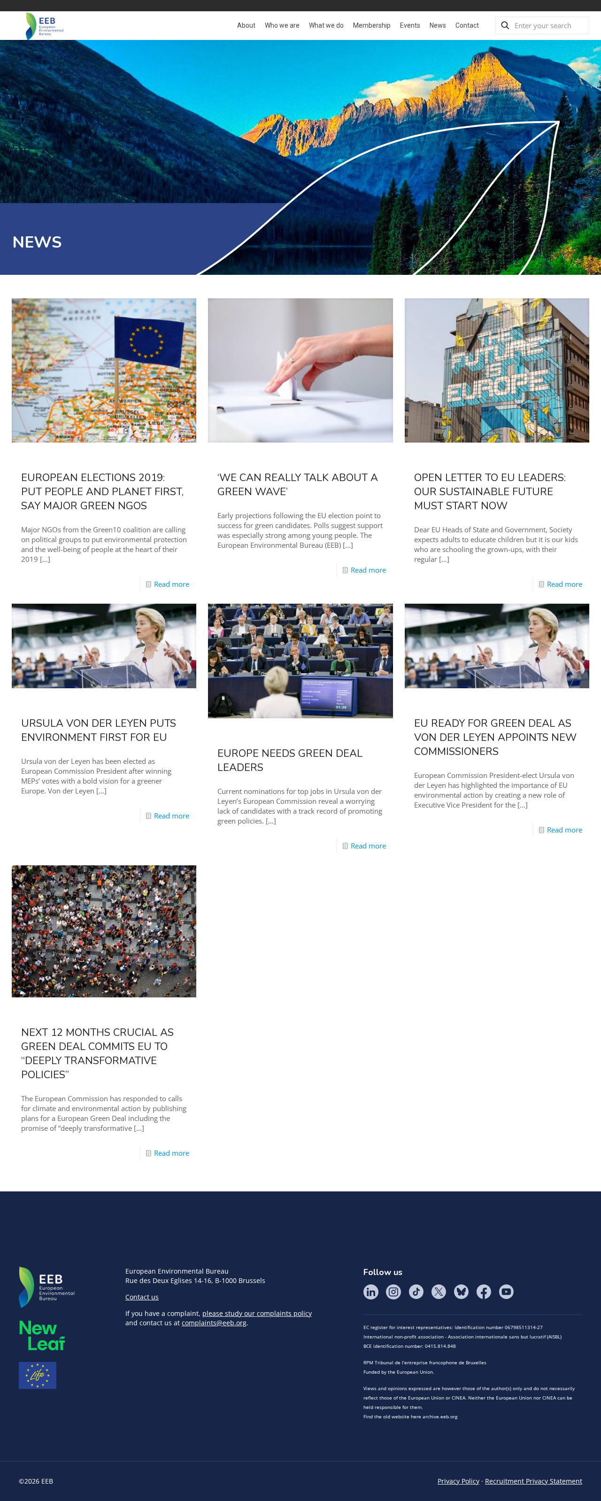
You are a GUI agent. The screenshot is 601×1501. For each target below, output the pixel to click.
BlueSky (461, 1291)
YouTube (506, 1291)
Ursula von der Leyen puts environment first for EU (98, 730)
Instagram (393, 1291)
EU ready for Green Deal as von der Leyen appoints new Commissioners (495, 737)
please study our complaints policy (257, 1313)
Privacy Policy (458, 1481)
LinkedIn (370, 1291)
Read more (171, 584)
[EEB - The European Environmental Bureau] (44, 25)
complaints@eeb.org (214, 1322)
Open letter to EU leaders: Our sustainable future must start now (490, 492)
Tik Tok (416, 1291)
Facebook (483, 1291)
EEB (47, 1288)
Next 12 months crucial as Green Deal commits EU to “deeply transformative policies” (97, 1054)
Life (37, 1375)
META (42, 1335)
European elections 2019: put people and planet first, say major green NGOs (102, 492)
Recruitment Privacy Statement (533, 1481)
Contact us (142, 1296)
